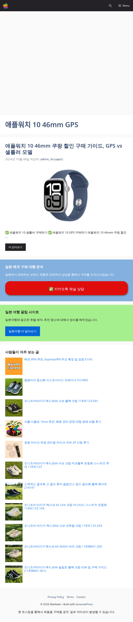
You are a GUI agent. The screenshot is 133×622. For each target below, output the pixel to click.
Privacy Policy (56, 597)
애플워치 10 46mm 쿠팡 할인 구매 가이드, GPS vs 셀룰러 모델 (63, 148)
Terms (70, 597)
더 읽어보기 (15, 247)
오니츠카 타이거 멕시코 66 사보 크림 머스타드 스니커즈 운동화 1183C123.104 (65, 506)
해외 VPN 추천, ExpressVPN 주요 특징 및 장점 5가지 (58, 359)
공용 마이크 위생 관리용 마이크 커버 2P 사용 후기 (56, 442)
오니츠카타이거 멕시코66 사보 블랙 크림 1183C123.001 (61, 401)
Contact (80, 597)
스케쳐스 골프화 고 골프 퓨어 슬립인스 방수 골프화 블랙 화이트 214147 (65, 485)
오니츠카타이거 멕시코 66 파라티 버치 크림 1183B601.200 (63, 546)
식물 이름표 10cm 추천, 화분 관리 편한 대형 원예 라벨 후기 (62, 422)
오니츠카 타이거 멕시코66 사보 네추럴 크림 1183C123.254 (63, 526)
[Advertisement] (66, 35)
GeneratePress (84, 604)
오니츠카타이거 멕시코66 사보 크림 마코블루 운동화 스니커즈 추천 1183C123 (66, 465)
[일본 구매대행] (6, 5)
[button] (110, 5)
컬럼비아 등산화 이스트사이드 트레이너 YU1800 (56, 380)
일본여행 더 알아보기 (23, 331)
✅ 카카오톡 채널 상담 (66, 289)
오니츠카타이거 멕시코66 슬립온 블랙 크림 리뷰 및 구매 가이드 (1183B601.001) (65, 569)
